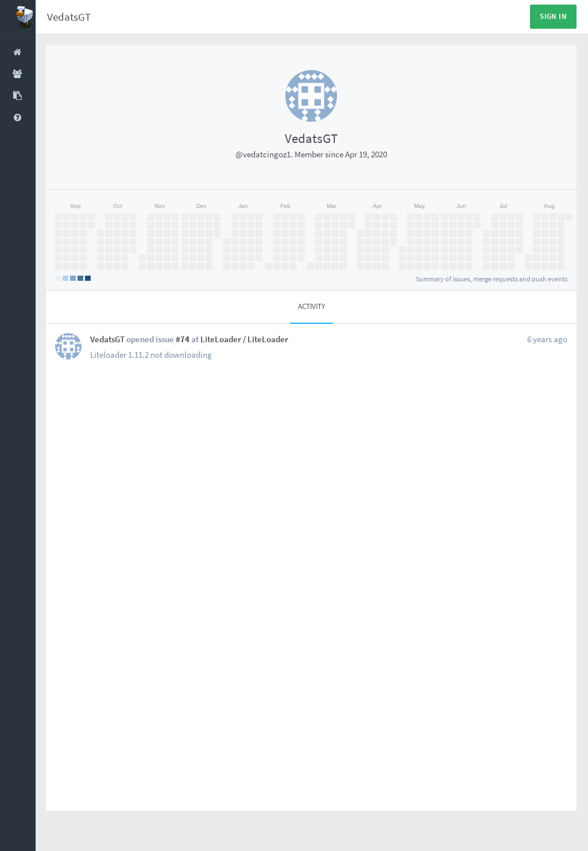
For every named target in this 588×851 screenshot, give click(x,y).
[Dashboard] (18, 16)
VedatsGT (69, 17)
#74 (182, 339)
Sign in (553, 16)
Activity (311, 306)
